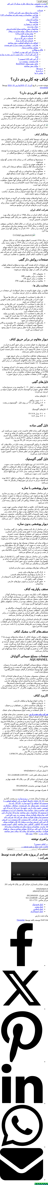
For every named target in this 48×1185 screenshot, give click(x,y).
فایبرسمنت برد (14, 820)
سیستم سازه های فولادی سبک (35, 817)
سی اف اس (11, 815)
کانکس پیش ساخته (25, 824)
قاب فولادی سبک (10, 822)
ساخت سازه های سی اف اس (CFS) (23, 13)
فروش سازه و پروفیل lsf (28, 822)
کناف (15, 824)
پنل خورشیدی (24, 806)
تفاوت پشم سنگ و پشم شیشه (34, 846)
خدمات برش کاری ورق (23, 38)
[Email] (21, 1180)
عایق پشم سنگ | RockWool (27, 64)
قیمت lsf (44, 824)
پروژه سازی (23, 799)
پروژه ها (39, 68)
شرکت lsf (18, 817)
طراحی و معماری (31, 24)
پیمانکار (15, 806)
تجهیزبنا (24, 808)
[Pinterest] (21, 1062)
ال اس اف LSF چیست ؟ (28, 59)
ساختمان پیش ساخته (28, 813)
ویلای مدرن (43, 833)
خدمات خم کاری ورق (24, 41)
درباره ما (39, 71)
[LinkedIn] (21, 1103)
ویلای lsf (23, 831)
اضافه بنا (35, 803)
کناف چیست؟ (41, 844)
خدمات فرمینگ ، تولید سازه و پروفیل (23, 31)
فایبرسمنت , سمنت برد (28, 61)
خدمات (40, 10)
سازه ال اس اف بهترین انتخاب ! (25, 52)
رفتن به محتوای (41, 6)
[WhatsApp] (21, 1147)
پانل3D (18, 803)
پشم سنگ (35, 806)
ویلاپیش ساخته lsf (34, 831)
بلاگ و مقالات (37, 50)
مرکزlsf (31, 829)
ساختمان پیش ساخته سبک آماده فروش (22, 29)
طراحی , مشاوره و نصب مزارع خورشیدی (21, 45)
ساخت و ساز (39, 810)
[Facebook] (21, 965)
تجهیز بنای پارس (34, 808)
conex (36, 801)
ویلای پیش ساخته (31, 66)
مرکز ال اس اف (41, 829)
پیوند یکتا (29, 833)
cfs (31, 801)
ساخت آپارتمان (32, 20)
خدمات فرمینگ (27, 36)
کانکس (37, 824)
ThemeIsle (21, 920)
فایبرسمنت (26, 820)
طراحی (35, 820)
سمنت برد (21, 815)
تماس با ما (39, 73)
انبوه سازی (26, 803)
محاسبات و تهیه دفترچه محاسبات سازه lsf (22, 827)
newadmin (44, 88)
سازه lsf (16, 813)
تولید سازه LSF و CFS (24, 34)
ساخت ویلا (34, 22)
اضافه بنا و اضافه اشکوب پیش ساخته (23, 43)
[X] (21, 1009)
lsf (40, 801)
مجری (42, 827)
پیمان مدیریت (32, 27)
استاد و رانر (22, 801)
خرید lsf (17, 808)
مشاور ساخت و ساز (30, 48)
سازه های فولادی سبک (35, 815)
